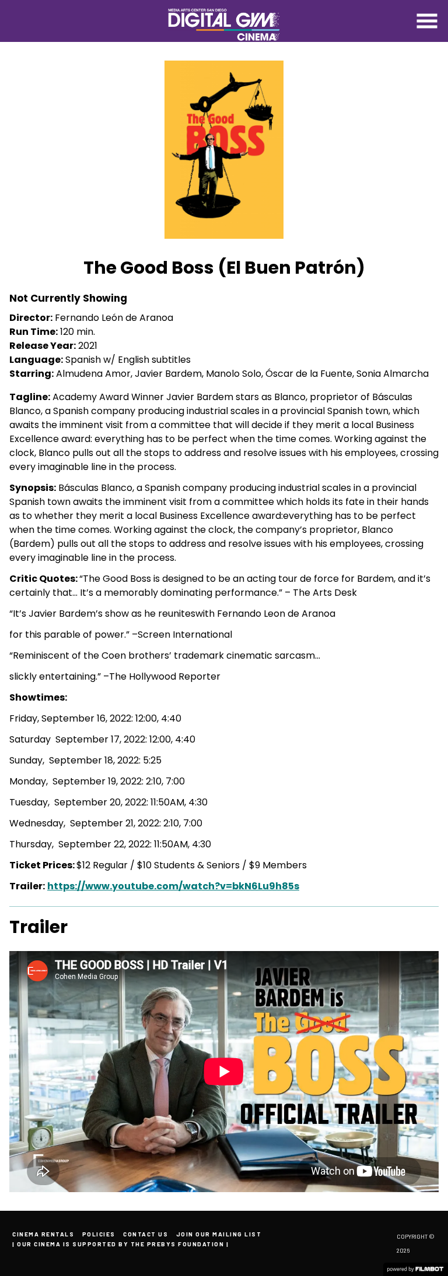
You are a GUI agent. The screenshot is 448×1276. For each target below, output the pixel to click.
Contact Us (145, 1234)
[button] (427, 21)
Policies (99, 1234)
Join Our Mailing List (219, 1234)
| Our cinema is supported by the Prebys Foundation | (120, 1243)
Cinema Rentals (43, 1234)
